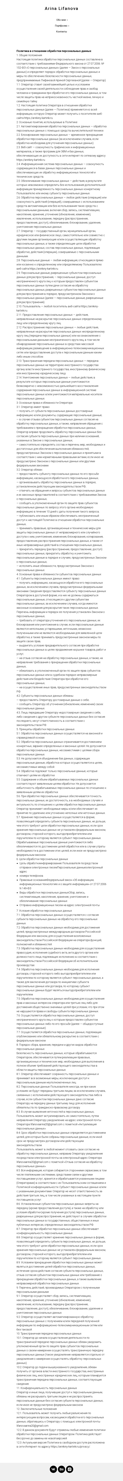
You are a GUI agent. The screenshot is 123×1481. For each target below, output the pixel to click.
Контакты (61, 31)
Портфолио (61, 25)
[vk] (53, 1469)
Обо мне (61, 19)
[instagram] (69, 1469)
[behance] (61, 1469)
